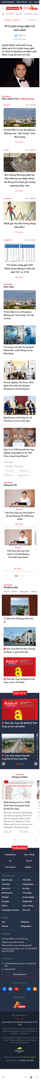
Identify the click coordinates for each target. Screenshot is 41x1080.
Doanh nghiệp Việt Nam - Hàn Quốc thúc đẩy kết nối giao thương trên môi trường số (19, 385)
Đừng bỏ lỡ (10, 485)
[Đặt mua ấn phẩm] (33, 7)
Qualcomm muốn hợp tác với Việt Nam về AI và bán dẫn (18, 419)
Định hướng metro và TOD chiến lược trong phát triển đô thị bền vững (17, 805)
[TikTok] (23, 989)
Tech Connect (10, 867)
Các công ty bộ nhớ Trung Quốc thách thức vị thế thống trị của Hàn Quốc (19, 350)
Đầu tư (19, 14)
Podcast (14, 592)
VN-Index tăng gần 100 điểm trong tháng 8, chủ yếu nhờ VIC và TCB (19, 268)
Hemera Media (30, 1057)
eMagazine (35, 592)
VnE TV (36, 2)
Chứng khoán (8, 2)
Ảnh (3, 922)
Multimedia (11, 587)
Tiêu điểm (10, 14)
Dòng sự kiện (20, 777)
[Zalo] (29, 989)
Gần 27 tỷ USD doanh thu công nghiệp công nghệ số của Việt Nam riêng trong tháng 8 (19, 453)
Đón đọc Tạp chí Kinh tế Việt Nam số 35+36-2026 (19, 681)
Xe (30, 2)
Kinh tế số (7, 105)
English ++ (29, 867)
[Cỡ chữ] (25, 1077)
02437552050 (10, 969)
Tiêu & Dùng (21, 2)
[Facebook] (4, 989)
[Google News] (31, 1077)
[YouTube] (16, 989)
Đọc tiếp (9, 287)
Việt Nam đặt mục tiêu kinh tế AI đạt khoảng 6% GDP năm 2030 (19, 516)
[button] (34, 575)
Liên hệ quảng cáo (19, 974)
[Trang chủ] (3, 14)
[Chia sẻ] (36, 1077)
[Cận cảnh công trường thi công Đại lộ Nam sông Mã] (18, 743)
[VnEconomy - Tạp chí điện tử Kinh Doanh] (20, 848)
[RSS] (35, 989)
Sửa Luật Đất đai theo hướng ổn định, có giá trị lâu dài (19, 650)
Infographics (24, 592)
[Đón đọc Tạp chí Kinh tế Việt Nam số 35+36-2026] (20, 709)
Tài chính (28, 14)
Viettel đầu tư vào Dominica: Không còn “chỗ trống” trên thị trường (20, 133)
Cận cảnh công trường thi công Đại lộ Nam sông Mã (16, 757)
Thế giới (6, 150)
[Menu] (3, 1077)
